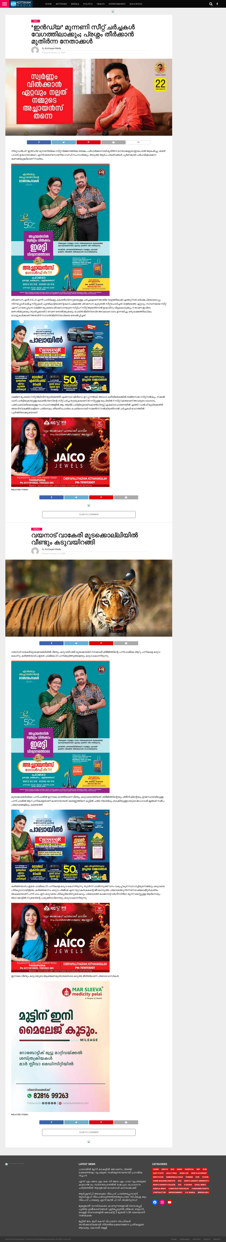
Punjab (189, 1177)
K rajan (188, 1185)
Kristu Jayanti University (196, 1181)
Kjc (179, 1185)
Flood (205, 1177)
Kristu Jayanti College (164, 1185)
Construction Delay (179, 1189)
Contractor (159, 1192)
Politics (88, 4)
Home (48, 4)
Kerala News (159, 1189)
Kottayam (61, 4)
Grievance (185, 1239)
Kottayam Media (53, 48)
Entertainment (117, 4)
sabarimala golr (174, 1177)
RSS (172, 1169)
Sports (217, 1239)
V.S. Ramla (190, 1192)
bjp (198, 1169)
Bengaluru (203, 1192)
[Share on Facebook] (39, 141)
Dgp (197, 1177)
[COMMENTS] (138, 141)
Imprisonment (175, 1192)
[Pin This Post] (88, 141)
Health (101, 4)
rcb (204, 1169)
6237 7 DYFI (158, 1173)
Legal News (200, 1185)
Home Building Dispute (164, 1181)
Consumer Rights (200, 1189)
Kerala (75, 4)
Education (136, 4)
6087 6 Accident (199, 1173)
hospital (189, 1169)
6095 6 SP (184, 1173)
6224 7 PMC (171, 1173)
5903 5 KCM (158, 1177)
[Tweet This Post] (64, 141)
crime (156, 1169)
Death (165, 1169)
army (179, 1169)
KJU (179, 1181)
